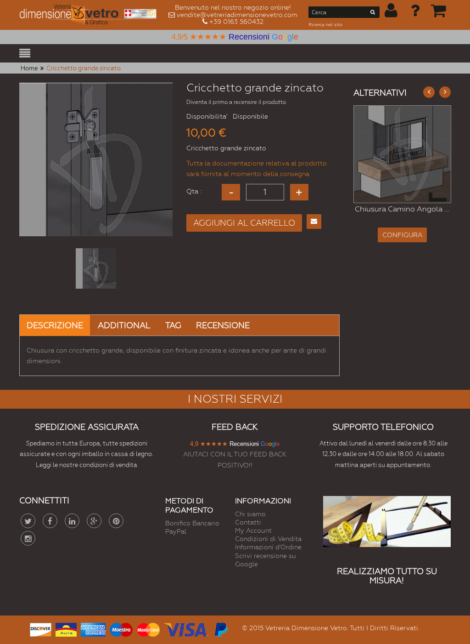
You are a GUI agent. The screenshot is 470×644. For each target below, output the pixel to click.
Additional (124, 325)
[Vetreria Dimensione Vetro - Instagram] (28, 538)
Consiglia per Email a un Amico (314, 221)
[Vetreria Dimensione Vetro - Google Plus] (94, 520)
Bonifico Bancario (192, 523)
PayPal (175, 531)
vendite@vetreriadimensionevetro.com (237, 14)
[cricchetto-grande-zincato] (96, 268)
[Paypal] (220, 628)
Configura (441, 231)
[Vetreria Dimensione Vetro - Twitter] (28, 520)
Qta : (193, 191)
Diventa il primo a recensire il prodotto (236, 102)
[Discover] (40, 628)
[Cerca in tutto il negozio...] (373, 13)
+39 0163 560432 (236, 21)
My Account (253, 530)
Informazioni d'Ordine (268, 547)
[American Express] (93, 628)
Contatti (248, 522)
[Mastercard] (148, 628)
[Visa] (186, 628)
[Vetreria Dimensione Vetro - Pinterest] (116, 520)
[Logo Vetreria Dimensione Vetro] (90, 15)
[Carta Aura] (66, 628)
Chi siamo (250, 514)
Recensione (223, 325)
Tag (173, 325)
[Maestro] (121, 628)
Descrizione (55, 325)
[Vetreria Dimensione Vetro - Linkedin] (72, 520)
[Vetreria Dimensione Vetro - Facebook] (50, 520)
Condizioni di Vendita (268, 538)
